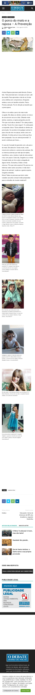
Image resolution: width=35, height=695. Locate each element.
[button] (32, 8)
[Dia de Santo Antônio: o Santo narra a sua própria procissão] (7, 551)
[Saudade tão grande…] (7, 542)
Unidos (4, 513)
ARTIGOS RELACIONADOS (9, 525)
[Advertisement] (17, 71)
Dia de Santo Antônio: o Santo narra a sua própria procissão (22, 551)
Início (3, 13)
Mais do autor (23, 525)
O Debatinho (11, 17)
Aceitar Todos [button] (25, 690)
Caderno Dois (11, 490)
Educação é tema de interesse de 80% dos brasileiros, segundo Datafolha (26, 516)
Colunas (9, 13)
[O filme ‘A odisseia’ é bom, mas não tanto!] (7, 533)
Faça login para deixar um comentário (18, 571)
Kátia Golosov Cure (9, 27)
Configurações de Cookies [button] (11, 690)
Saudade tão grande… (21, 540)
